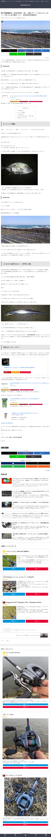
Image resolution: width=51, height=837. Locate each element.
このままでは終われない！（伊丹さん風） (26, 116)
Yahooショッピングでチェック (35, 101)
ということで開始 (21, 112)
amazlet (17, 414)
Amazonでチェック (14, 101)
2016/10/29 (21, 110)
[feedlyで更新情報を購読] (13, 466)
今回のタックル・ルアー (22, 117)
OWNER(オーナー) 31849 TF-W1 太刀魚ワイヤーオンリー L (25, 413)
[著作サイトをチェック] (13, 463)
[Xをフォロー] (38, 463)
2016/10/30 (21, 114)
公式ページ (37, 568)
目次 (24, 108)
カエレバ (14, 97)
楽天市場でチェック (23, 101)
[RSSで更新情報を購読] (38, 466)
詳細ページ (14, 568)
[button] (34, 54)
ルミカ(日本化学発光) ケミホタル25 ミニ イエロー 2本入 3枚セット (25, 398)
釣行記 (7, 447)
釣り (3, 447)
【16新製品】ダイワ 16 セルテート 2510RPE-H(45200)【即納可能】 (19, 367)
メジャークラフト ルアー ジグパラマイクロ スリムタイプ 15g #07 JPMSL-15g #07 (28, 95)
